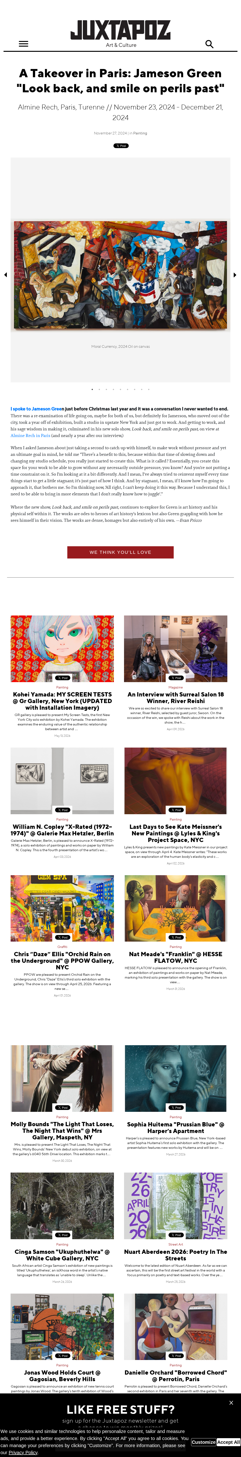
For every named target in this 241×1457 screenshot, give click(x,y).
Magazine (176, 687)
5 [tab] (120, 389)
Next (235, 274)
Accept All (228, 1442)
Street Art (176, 1244)
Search (209, 44)
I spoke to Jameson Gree (36, 409)
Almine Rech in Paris (30, 435)
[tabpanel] (120, 270)
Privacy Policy (23, 1452)
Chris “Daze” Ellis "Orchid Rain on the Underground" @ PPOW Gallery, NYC (62, 961)
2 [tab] (99, 389)
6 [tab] (127, 389)
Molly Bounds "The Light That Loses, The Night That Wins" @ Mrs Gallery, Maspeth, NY (62, 1131)
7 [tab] (134, 389)
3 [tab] (106, 389)
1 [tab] (92, 389)
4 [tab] (113, 389)
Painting (140, 133)
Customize (204, 1442)
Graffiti (62, 947)
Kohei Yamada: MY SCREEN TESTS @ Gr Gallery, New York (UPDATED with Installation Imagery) (62, 701)
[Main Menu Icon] (23, 43)
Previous (5, 274)
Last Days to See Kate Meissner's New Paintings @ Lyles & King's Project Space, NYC (175, 833)
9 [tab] (148, 389)
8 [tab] (141, 389)
